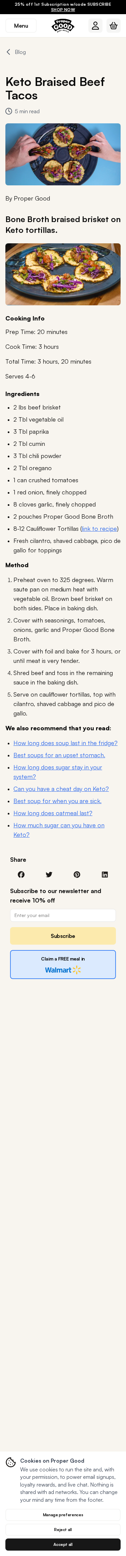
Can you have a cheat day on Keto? (61, 788)
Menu (21, 25)
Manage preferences (63, 1514)
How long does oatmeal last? (52, 813)
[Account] (95, 26)
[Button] (95, 26)
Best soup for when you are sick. (57, 800)
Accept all (62, 1544)
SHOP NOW (63, 9)
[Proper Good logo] (63, 26)
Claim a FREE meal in (63, 959)
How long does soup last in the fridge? (65, 742)
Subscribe (63, 936)
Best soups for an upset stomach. (59, 755)
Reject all (63, 1529)
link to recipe (99, 528)
